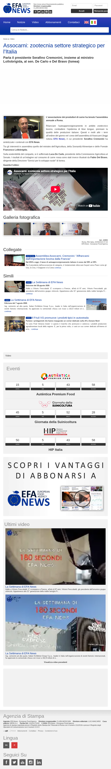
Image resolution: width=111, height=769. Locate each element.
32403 (37, 727)
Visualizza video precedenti (55, 662)
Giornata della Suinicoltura (55, 422)
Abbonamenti (53, 22)
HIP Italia (55, 449)
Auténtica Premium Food (55, 394)
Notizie (21, 22)
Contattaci (74, 22)
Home (6, 22)
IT (14, 745)
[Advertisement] (55, 94)
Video (35, 22)
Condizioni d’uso (51, 731)
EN (6, 745)
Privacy (40, 731)
